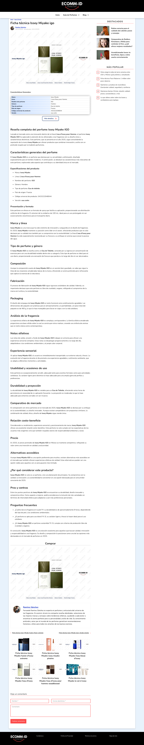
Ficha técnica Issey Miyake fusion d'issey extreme (27, 633)
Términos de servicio (90, 736)
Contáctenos (40, 736)
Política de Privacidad (67, 736)
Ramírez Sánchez (20, 27)
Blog (84, 15)
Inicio (57, 15)
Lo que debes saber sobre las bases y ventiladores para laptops (113, 98)
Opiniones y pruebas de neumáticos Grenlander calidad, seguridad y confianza (115, 86)
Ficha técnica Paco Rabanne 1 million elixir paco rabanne (115, 79)
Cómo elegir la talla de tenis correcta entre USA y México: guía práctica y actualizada (115, 73)
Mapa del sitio (113, 736)
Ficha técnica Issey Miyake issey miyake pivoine (74, 633)
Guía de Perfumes (70, 15)
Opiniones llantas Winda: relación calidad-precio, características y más (115, 92)
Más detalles (49, 118)
